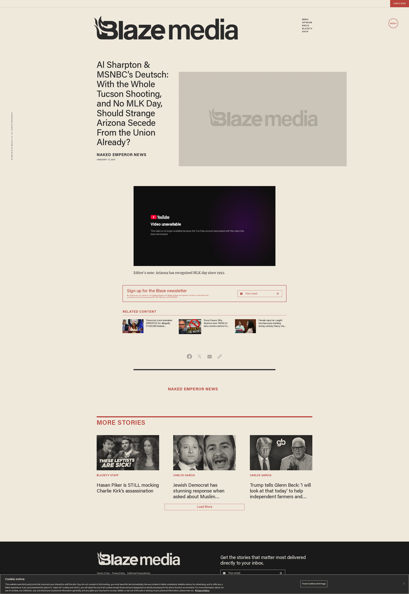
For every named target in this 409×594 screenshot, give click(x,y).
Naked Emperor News (122, 155)
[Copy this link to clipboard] (219, 356)
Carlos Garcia (184, 475)
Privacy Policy (158, 295)
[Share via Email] (209, 356)
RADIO (305, 26)
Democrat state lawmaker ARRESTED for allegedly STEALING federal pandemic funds (159, 323)
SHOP (305, 32)
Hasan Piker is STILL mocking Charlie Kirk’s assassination (128, 488)
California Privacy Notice (138, 573)
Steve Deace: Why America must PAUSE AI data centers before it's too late (215, 323)
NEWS (305, 20)
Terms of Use (173, 295)
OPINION (307, 23)
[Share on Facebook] (189, 356)
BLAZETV (307, 29)
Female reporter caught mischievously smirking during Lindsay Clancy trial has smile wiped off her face (272, 323)
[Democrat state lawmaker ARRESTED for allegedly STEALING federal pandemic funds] (133, 325)
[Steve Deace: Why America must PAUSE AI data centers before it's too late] (190, 326)
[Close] (403, 583)
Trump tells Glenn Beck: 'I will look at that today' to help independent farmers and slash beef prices (280, 491)
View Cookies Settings (314, 584)
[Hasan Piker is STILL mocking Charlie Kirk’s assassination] (128, 452)
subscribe (399, 4)
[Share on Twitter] (199, 356)
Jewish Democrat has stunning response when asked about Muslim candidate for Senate (198, 491)
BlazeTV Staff (108, 475)
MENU (393, 24)
